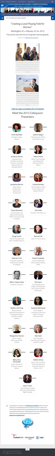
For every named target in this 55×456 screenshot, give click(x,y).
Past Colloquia (22, 1)
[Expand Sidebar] (2, 18)
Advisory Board (31, 1)
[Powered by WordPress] (7, 453)
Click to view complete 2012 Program (28, 109)
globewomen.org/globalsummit (16, 415)
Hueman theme (19, 453)
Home (3, 1)
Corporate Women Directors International (30, 14)
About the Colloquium (11, 1)
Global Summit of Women (13, 14)
